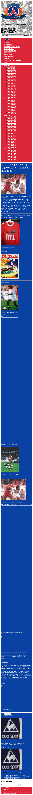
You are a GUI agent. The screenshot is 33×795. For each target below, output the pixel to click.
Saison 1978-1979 (11, 79)
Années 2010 (7, 132)
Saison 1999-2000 (11, 114)
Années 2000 (7, 115)
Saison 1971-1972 (11, 68)
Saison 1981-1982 (11, 85)
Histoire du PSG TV (9, 49)
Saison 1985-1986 (11, 91)
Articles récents (8, 715)
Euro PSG (6, 58)
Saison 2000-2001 (11, 117)
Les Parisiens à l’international (12, 60)
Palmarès (6, 62)
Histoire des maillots (10, 51)
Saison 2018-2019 (11, 145)
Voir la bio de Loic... (6, 747)
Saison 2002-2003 (11, 120)
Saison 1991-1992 (11, 101)
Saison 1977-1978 (11, 77)
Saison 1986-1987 (11, 92)
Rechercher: (4, 35)
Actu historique (8, 45)
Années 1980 (7, 82)
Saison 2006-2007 (11, 126)
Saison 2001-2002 (11, 118)
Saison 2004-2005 (11, 123)
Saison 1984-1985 (11, 89)
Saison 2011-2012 (11, 135)
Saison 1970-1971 (11, 67)
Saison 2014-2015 (11, 139)
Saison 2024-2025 (11, 156)
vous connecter (11, 784)
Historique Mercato (9, 54)
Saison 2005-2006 (11, 124)
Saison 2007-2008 (11, 127)
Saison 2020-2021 (11, 150)
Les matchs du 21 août (10, 778)
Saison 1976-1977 (11, 76)
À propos (7, 714)
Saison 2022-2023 (11, 153)
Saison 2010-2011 (11, 133)
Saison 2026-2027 (11, 159)
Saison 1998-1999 (11, 112)
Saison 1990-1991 (11, 100)
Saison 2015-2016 (11, 141)
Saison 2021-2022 (11, 151)
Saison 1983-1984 (11, 88)
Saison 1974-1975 (11, 73)
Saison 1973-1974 (11, 71)
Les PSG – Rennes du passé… (12, 777)
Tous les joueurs (9, 53)
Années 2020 (7, 148)
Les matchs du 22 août (10, 775)
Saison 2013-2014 (11, 138)
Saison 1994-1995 (11, 106)
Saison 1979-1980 (11, 80)
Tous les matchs (8, 56)
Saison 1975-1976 (11, 74)
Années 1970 (7, 65)
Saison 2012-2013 (11, 136)
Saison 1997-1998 (11, 111)
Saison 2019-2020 (11, 147)
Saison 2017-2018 (11, 144)
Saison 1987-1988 (11, 94)
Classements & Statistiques (12, 47)
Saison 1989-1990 (11, 97)
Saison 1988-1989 (11, 95)
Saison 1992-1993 (11, 103)
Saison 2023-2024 (11, 154)
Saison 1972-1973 (11, 70)
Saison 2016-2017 (11, 142)
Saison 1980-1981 (11, 83)
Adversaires (6, 160)
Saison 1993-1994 (11, 104)
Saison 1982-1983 (11, 86)
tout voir (19, 772)
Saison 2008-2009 (11, 129)
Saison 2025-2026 (11, 157)
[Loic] (11, 738)
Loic (2, 741)
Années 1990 (7, 98)
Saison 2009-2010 (11, 130)
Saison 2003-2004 (11, 121)
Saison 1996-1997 (11, 109)
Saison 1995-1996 (11, 107)
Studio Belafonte (11, 793)
